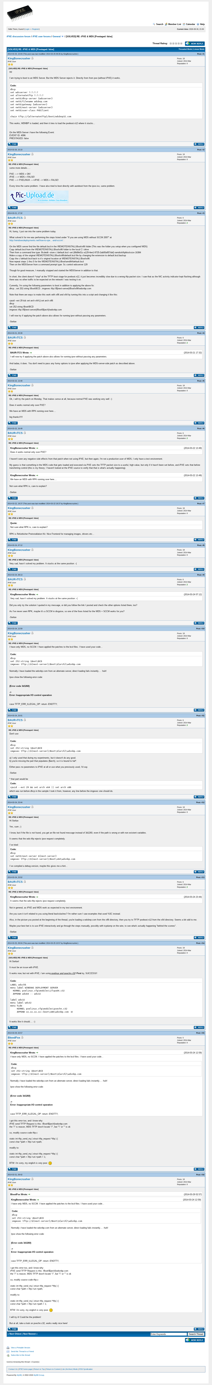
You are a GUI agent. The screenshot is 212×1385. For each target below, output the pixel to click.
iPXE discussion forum (18, 36)
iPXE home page (25, 1369)
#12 (202, 802)
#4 (203, 333)
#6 (203, 428)
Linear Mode (199, 49)
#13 (202, 877)
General (57, 36)
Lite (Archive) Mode (70, 1369)
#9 (203, 575)
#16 (202, 1175)
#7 (203, 504)
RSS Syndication (86, 1369)
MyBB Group (39, 1375)
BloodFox (14, 1037)
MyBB (19, 1375)
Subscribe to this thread (20, 1355)
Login (27, 29)
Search (159, 24)
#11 (203, 716)
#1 (203, 54)
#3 (203, 213)
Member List (174, 24)
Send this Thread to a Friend (22, 1351)
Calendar (190, 24)
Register (35, 29)
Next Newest (29, 1334)
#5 (203, 381)
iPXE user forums (41, 36)
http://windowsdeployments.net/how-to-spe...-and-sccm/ (36, 240)
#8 (203, 545)
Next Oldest (15, 1334)
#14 (202, 943)
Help (202, 24)
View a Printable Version (20, 1348)
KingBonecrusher (70, 54)
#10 (202, 629)
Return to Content (53, 1369)
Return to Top (39, 1369)
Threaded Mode (185, 49)
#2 (203, 150)
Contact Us (13, 1369)
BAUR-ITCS (15, 217)
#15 (202, 1033)
